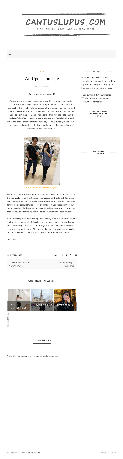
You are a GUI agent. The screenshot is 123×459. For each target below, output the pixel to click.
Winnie (84, 98)
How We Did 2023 (43, 305)
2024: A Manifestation (19, 306)
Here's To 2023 (65, 305)
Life (42, 71)
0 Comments (16, 255)
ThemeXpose (33, 453)
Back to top (107, 453)
